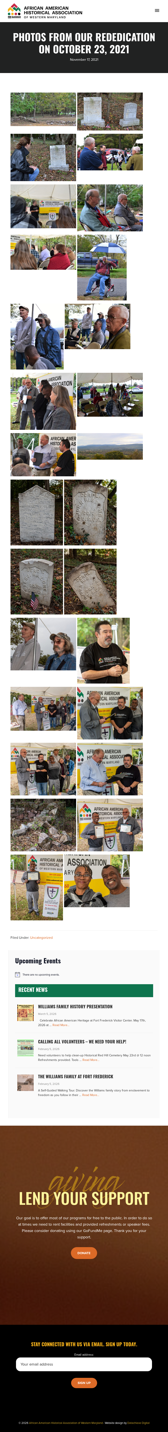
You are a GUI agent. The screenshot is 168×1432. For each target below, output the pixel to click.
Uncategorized (41, 938)
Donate (84, 1253)
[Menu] (157, 10)
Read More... (60, 1025)
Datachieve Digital (138, 1423)
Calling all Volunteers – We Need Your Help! (82, 1042)
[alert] (84, 974)
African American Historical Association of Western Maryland (66, 1423)
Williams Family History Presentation (75, 1007)
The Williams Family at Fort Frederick (75, 1077)
